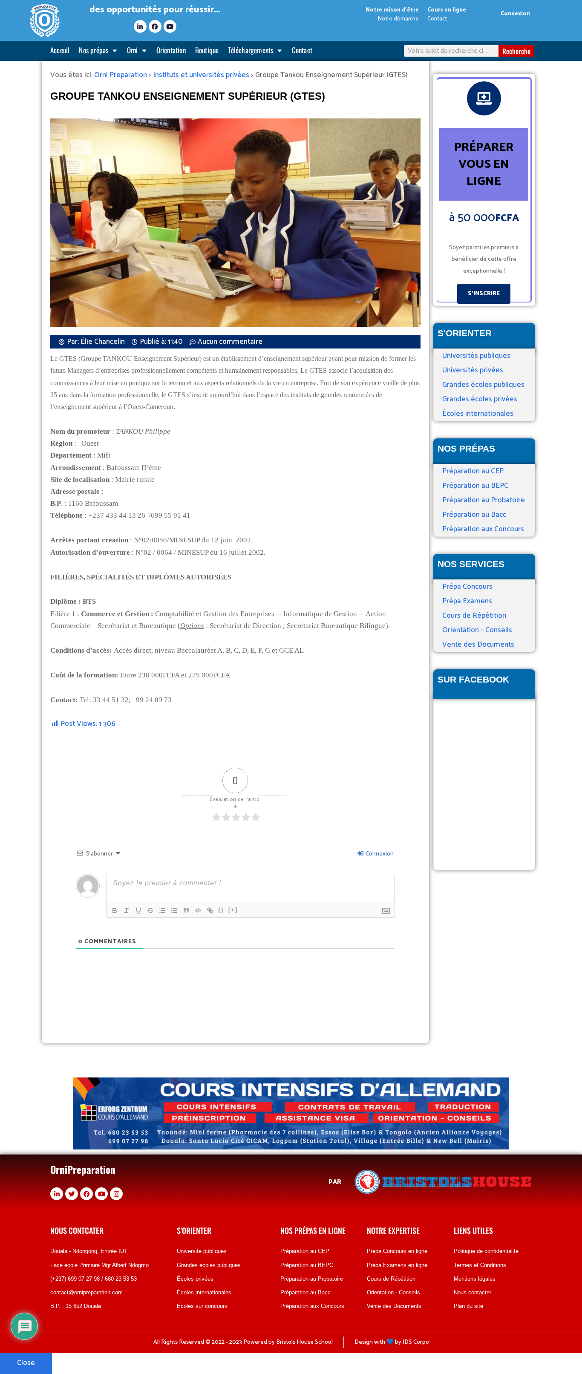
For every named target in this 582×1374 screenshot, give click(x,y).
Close (26, 1363)
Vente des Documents (478, 645)
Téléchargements (250, 50)
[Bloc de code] (198, 910)
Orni (132, 50)
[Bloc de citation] (186, 910)
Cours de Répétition (474, 616)
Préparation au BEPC (475, 486)
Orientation (171, 50)
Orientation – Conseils (477, 630)
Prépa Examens (467, 601)
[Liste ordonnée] (162, 910)
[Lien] (210, 910)
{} (221, 910)
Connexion (515, 13)
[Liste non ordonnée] (174, 910)
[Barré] (150, 910)
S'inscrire (484, 294)
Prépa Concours (467, 587)
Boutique (207, 50)
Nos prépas (93, 50)
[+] (233, 910)
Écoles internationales (477, 414)
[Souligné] (138, 910)
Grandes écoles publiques (483, 385)
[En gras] (115, 910)
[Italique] (127, 910)
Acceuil (59, 50)
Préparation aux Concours (483, 529)
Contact (302, 50)
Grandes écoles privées (479, 399)
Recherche (516, 51)
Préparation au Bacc (474, 515)
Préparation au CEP (473, 471)
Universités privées (472, 370)
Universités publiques (476, 356)
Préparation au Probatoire (483, 500)
